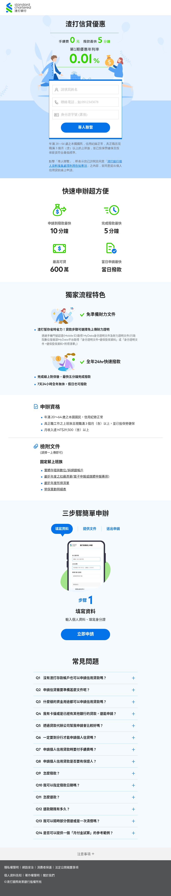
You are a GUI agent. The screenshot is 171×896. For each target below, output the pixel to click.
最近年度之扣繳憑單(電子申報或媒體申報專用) (76, 477)
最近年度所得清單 (56, 483)
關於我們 (49, 875)
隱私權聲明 (11, 867)
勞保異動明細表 (55, 489)
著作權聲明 (32, 875)
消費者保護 (44, 867)
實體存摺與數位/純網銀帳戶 (63, 470)
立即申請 (85, 634)
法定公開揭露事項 (66, 867)
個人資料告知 (13, 875)
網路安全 (28, 867)
